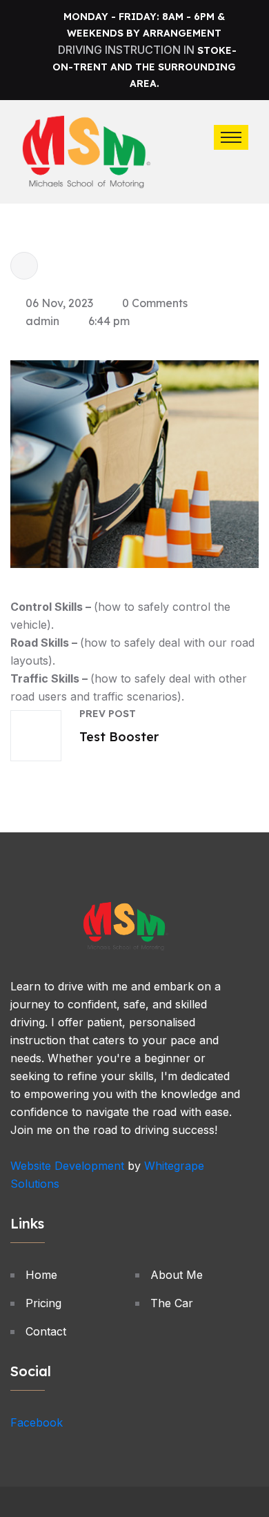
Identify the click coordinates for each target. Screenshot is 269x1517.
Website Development (67, 1166)
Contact (46, 1331)
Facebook (36, 1422)
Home (41, 1275)
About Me (176, 1275)
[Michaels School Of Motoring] (86, 150)
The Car (171, 1303)
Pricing (43, 1303)
